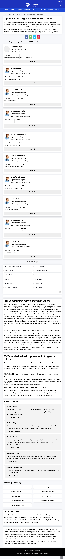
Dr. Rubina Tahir (53, 520)
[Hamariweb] (32, 5)
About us (20, 553)
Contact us (27, 553)
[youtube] (59, 1)
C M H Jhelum (35, 522)
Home (6, 9)
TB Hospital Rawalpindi (11, 522)
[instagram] (38, 37)
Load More (31, 262)
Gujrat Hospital (17, 515)
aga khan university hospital (13, 520)
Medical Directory (47, 9)
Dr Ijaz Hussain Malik (40, 520)
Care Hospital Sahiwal (29, 515)
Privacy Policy (44, 553)
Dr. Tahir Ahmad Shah (19, 134)
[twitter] (61, 1)
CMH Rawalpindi (28, 520)
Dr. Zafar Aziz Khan (18, 177)
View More (56, 292)
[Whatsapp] (30, 37)
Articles (57, 9)
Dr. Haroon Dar (16, 68)
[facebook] (54, 1)
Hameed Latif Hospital (27, 517)
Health (12, 9)
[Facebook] (26, 37)
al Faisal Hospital (24, 522)
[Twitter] (34, 37)
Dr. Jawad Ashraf (17, 90)
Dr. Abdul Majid (16, 47)
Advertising (35, 553)
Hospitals (27, 9)
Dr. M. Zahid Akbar (17, 241)
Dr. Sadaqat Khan (17, 220)
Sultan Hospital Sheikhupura (45, 517)
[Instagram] (57, 1)
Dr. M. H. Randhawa (18, 156)
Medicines (35, 9)
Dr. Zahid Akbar (16, 199)
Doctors (19, 9)
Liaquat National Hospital (12, 517)
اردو (59, 5)
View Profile (32, 61)
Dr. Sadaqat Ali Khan (18, 111)
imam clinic (7, 515)
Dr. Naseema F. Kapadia (45, 515)
